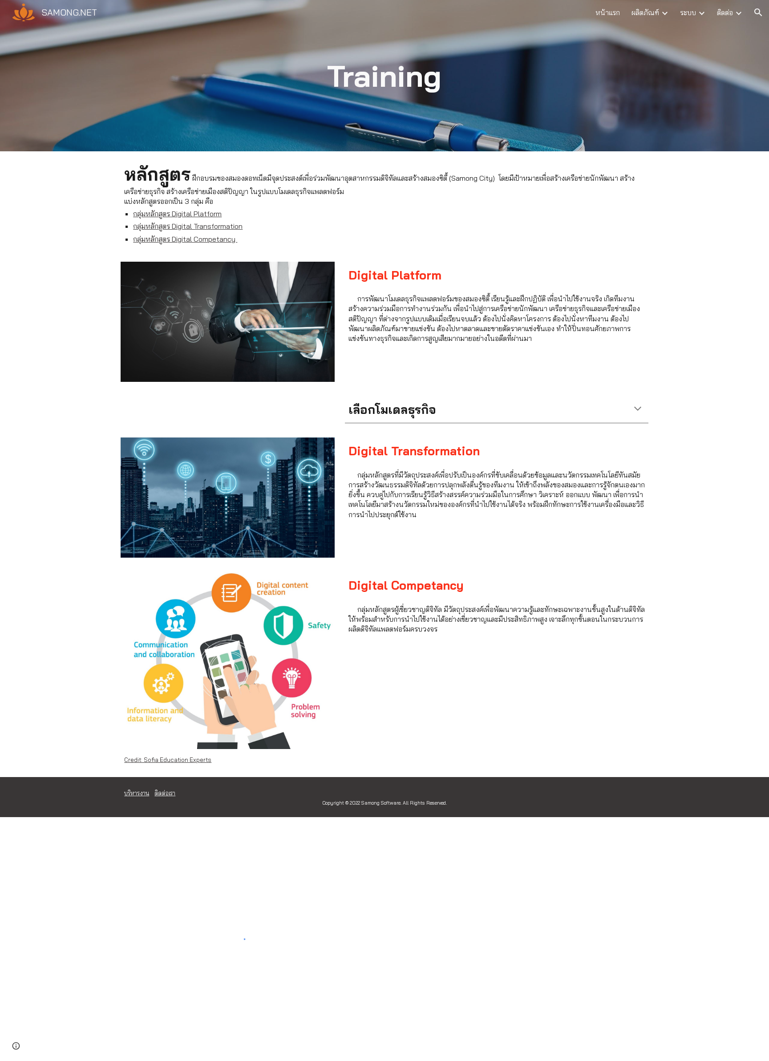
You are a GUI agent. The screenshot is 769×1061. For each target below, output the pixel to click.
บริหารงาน (136, 793)
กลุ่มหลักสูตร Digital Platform (177, 213)
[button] (758, 12)
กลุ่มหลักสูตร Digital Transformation (188, 226)
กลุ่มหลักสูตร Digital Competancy (185, 239)
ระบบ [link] (688, 12)
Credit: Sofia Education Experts (167, 759)
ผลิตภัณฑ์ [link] (645, 12)
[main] (384, 75)
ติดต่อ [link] (725, 12)
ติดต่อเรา (164, 793)
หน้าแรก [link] (607, 12)
